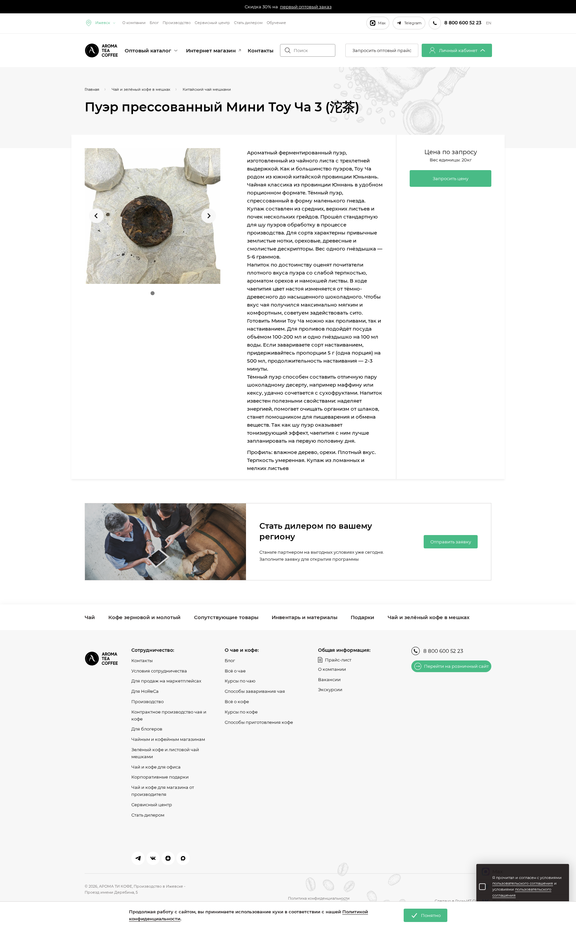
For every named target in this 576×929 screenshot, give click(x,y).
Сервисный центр (212, 22)
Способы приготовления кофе (259, 722)
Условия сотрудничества (159, 670)
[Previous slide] (96, 215)
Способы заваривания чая (255, 691)
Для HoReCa (145, 691)
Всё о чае (235, 670)
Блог (154, 22)
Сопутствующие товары (226, 617)
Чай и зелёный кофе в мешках (428, 617)
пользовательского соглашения (522, 883)
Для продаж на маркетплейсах (166, 680)
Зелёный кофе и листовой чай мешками (165, 753)
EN (488, 23)
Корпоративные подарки (160, 777)
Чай (90, 617)
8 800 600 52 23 (443, 651)
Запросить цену (450, 178)
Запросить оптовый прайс (381, 50)
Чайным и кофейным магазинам (168, 739)
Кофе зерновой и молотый (144, 617)
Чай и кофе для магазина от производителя (162, 791)
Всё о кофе (237, 701)
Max (382, 23)
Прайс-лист (338, 659)
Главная (92, 89)
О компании (134, 22)
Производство (177, 22)
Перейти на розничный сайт (456, 666)
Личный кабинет (458, 50)
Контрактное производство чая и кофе (168, 715)
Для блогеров (146, 729)
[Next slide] (208, 215)
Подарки (362, 617)
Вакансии (329, 679)
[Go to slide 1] (152, 293)
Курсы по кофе (241, 712)
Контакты (260, 50)
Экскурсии (330, 689)
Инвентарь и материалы (304, 617)
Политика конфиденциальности (319, 898)
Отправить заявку (450, 541)
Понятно (431, 915)
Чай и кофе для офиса (156, 767)
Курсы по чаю (240, 680)
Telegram (413, 23)
